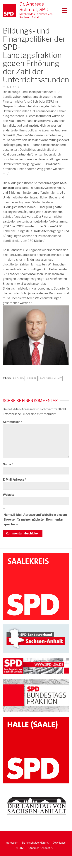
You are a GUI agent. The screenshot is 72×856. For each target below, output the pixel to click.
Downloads (59, 842)
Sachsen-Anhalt (51, 378)
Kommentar (12, 422)
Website (8, 494)
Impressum (11, 842)
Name (8, 464)
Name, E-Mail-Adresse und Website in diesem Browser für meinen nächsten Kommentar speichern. (35, 519)
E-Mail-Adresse (14, 479)
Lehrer (32, 378)
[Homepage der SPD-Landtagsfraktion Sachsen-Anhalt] (36, 666)
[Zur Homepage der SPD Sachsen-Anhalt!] (36, 638)
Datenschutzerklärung (35, 842)
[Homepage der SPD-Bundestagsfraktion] (36, 695)
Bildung (18, 378)
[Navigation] (64, 10)
